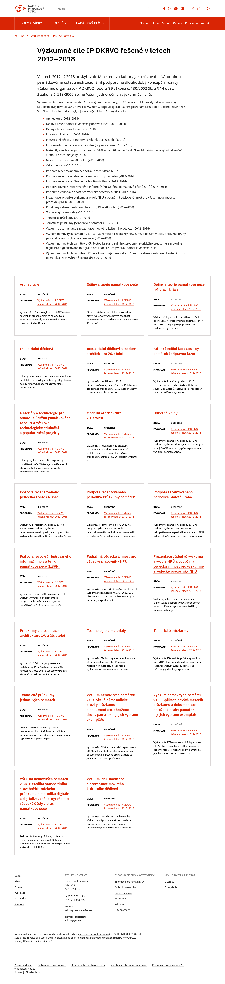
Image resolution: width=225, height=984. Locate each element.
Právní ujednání (23, 965)
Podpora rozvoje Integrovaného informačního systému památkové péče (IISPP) (45, 561)
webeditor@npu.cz (24, 968)
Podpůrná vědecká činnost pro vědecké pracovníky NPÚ (111, 559)
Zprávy (18, 887)
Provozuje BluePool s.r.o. (27, 972)
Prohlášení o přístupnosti (52, 965)
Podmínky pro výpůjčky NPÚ (168, 965)
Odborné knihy (165, 413)
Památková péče (89, 23)
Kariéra (177, 23)
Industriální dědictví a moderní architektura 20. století (112, 351)
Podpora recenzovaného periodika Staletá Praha (173, 494)
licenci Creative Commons (94, 934)
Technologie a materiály (106, 630)
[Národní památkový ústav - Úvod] (29, 9)
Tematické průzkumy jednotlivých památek (37, 697)
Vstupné (119, 904)
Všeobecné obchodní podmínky (129, 965)
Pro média (191, 23)
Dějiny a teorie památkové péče (112, 284)
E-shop (166, 23)
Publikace (19, 892)
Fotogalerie (171, 887)
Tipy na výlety (122, 909)
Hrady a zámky (31, 23)
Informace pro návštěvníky (129, 881)
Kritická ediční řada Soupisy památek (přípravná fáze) (176, 351)
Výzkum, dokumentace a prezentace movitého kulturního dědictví (105, 783)
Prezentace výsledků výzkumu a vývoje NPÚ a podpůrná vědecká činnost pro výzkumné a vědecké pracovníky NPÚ (178, 564)
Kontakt (206, 23)
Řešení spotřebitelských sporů (88, 965)
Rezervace (120, 898)
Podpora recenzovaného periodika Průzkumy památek (111, 494)
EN (209, 8)
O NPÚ (59, 23)
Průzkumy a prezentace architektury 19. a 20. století (43, 633)
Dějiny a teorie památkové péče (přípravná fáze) (179, 287)
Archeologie (29, 284)
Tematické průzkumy (170, 630)
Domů (17, 875)
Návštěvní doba (123, 893)
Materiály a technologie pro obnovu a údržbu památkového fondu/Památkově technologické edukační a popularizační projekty (45, 423)
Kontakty (19, 904)
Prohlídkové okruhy (125, 887)
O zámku (169, 881)
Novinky (145, 23)
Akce (156, 23)
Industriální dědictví (36, 348)
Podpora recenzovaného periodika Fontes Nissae (39, 494)
